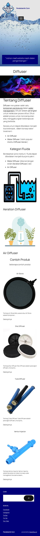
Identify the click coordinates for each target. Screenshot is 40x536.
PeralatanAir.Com (23, 8)
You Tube (6, 521)
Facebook (6, 510)
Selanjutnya (7, 319)
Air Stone (20, 273)
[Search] (29, 498)
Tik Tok (5, 518)
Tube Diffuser (20, 379)
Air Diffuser (10, 253)
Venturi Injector (20, 431)
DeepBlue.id (33, 532)
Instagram (6, 512)
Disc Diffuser (20, 326)
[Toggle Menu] (21, 18)
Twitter (5, 515)
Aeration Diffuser (14, 209)
